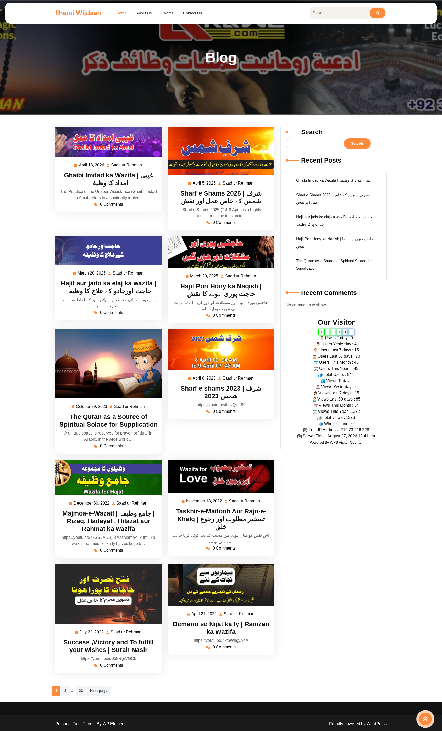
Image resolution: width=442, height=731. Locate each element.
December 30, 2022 (92, 504)
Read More (106, 142)
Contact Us (192, 13)
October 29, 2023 (92, 407)
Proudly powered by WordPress (358, 724)
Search (312, 131)
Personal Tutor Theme (76, 724)
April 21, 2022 (204, 615)
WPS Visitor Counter (346, 442)
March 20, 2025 (92, 274)
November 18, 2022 (204, 502)
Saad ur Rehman (126, 166)
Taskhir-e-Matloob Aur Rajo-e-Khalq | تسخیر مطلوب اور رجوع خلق (221, 519)
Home (121, 13)
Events (167, 13)
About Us (144, 13)
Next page (99, 691)
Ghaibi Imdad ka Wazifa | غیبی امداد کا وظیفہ (333, 180)
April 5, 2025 (204, 184)
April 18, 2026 (92, 166)
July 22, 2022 (91, 633)
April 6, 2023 (204, 379)
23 (81, 691)
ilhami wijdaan (78, 13)
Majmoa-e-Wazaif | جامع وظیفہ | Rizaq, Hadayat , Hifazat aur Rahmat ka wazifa (108, 521)
